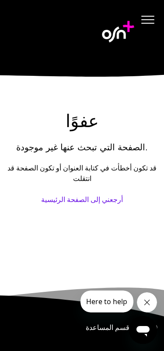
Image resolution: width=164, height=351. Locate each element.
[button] (147, 19)
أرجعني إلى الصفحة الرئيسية (82, 199)
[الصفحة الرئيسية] (118, 31)
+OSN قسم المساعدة (118, 327)
